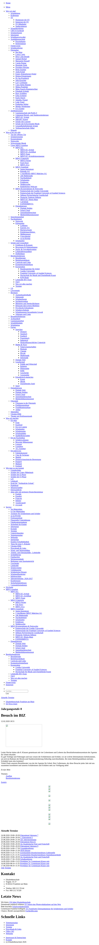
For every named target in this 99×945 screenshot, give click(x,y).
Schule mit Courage (23, 122)
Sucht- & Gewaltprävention (25, 249)
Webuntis (14, 537)
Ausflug (9, 776)
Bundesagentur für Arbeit (30, 269)
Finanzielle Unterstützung (20, 520)
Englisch (23, 336)
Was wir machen (12, 418)
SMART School (21, 119)
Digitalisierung (21, 206)
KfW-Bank (24, 277)
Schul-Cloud (25, 210)
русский (18, 505)
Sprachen (19, 329)
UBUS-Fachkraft (17, 31)
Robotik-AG (25, 171)
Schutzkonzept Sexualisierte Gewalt (29, 312)
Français (18, 498)
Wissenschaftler (16, 488)
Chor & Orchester (22, 455)
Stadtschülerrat (21, 26)
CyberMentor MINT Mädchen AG (33, 174)
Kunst (22, 379)
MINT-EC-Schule (27, 150)
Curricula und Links (23, 262)
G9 (12, 288)
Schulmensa (15, 325)
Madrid (18, 457)
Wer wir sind (11, 11)
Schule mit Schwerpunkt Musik (27, 124)
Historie (14, 130)
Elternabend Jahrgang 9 (29, 846)
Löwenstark (15, 290)
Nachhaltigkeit (25, 178)
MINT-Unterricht (22, 158)
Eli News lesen (11, 704)
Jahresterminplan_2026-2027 (22, 579)
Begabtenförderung (18, 316)
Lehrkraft (14, 481)
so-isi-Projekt (25, 239)
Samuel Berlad (21, 59)
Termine (18, 286)
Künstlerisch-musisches (24, 377)
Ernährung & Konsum (23, 245)
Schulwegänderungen (20, 907)
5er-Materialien (16, 509)
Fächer (13, 327)
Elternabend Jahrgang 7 (29, 835)
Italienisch (24, 340)
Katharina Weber (21, 104)
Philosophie (24, 368)
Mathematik (24, 355)
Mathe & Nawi (21, 345)
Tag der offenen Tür (18, 135)
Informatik (24, 358)
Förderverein (15, 46)
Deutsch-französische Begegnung (28, 459)
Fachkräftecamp (31, 911)
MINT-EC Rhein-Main (29, 200)
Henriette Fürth (21, 65)
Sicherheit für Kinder (19, 524)
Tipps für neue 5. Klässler (20, 544)
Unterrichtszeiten (17, 533)
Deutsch (23, 332)
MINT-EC (19, 148)
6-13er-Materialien (18, 511)
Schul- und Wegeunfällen (20, 550)
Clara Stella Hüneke (23, 85)
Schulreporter (20, 431)
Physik (22, 353)
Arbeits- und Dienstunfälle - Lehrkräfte (25, 553)
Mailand (18, 464)
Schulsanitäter (20, 433)
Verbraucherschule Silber (25, 128)
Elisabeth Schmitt (22, 91)
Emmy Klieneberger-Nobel (25, 74)
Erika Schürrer (21, 96)
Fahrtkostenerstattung (19, 522)
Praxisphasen (20, 41)
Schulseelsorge (16, 33)
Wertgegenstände (17, 559)
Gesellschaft (20, 362)
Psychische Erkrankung (24, 308)
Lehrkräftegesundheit (23, 252)
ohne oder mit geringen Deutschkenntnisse (27, 492)
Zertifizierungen (17, 111)
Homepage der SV (22, 20)
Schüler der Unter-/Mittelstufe (22, 472)
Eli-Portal (9, 587)
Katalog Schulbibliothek (20, 542)
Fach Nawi (24, 163)
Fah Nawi (19, 605)
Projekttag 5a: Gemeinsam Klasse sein (34, 861)
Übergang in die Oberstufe (25, 403)
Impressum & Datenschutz (16, 938)
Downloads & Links (18, 548)
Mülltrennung (25, 234)
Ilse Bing (18, 52)
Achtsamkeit (15, 319)
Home (8, 3)
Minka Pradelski (21, 87)
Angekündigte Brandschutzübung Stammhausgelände (40, 855)
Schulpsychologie (22, 310)
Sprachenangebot (17, 217)
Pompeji (18, 462)
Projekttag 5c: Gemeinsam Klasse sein (34, 863)
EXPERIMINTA (26, 204)
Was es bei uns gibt (13, 132)
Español (18, 496)
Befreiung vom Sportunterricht (22, 561)
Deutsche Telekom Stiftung (30, 197)
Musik (22, 381)
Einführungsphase (22, 405)
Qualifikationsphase (23, 407)
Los (7, 693)
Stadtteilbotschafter (22, 436)
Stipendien (15, 412)
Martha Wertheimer (22, 106)
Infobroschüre (16, 576)
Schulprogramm (17, 137)
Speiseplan (15, 540)
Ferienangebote (16, 518)
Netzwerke (15, 141)
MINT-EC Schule (22, 117)
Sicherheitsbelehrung (19, 583)
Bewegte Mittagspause (24, 442)
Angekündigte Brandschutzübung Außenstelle (37, 853)
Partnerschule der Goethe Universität (34, 191)
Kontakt (14, 529)
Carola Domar (20, 63)
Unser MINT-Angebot (19, 145)
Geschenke (15, 563)
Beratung (14, 293)
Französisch (24, 338)
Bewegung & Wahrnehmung (26, 247)
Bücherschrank (26, 230)
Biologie (23, 349)
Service (8, 507)
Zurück (4, 782)
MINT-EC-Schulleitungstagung (32, 156)
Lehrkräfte (15, 566)
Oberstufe (14, 401)
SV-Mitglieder (20, 24)
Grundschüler (16, 470)
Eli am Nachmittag (18, 438)
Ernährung (24, 182)
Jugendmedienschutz (28, 213)
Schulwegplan (16, 568)
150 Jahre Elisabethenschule (20, 902)
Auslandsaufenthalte (23, 295)
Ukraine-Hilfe (16, 414)
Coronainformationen (19, 585)
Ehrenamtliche (16, 490)
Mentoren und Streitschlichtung (27, 303)
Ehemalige (15, 50)
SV (12, 18)
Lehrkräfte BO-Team (23, 280)
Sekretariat (15, 35)
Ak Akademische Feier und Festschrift (34, 844)
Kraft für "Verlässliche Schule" (22, 483)
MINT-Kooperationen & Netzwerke (29, 189)
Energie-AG (25, 228)
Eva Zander (19, 109)
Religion (23, 366)
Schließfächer (16, 555)
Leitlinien (24, 226)
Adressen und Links (23, 314)
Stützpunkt (19, 297)
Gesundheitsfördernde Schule (26, 126)
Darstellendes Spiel (27, 384)
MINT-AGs (24, 165)
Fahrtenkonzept (21, 453)
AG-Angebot (20, 449)
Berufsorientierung (18, 256)
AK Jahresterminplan (28, 840)
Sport (17, 386)
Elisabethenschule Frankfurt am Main (20, 702)
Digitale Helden (26, 208)
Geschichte (24, 373)
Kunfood (18, 425)
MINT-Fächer (25, 161)
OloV (17, 282)
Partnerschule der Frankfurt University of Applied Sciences (42, 193)
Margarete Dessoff (22, 61)
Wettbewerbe (25, 184)
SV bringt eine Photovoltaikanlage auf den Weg (43, 904)
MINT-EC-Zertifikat (28, 152)
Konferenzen (16, 581)
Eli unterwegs (16, 451)
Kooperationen (16, 139)
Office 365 (10, 931)
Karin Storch (20, 98)
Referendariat (20, 44)
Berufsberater (20, 258)
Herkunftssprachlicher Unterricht (32, 342)
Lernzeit (18, 444)
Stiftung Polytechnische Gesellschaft (34, 195)
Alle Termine (6, 868)
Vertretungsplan (17, 535)
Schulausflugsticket (18, 574)
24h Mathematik (26, 176)
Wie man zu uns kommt (15, 468)
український (20, 503)
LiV (12, 479)
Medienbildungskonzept (29, 215)
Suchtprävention (21, 301)
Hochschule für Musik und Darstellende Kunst (38, 275)
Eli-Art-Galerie (21, 427)
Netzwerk (19, 221)
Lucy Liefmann (21, 83)
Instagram (9, 685)
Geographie (24, 375)
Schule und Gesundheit (19, 243)
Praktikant (14, 485)
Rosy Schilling (21, 93)
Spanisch (23, 334)
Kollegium (15, 15)
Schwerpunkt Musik (18, 143)
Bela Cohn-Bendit (22, 57)
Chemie (23, 351)
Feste (17, 423)
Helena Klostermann (23, 76)
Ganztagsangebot (17, 321)
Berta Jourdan (20, 70)
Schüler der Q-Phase (18, 477)
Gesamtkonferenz (27, 848)
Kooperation (20, 267)
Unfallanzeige (16, 570)
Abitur (17, 410)
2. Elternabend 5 (26, 837)
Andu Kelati (20, 72)
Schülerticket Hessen (19, 572)
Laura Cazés (20, 54)
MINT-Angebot (12, 589)
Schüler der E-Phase (18, 475)
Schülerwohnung (21, 440)
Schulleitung (15, 13)
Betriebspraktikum (22, 260)
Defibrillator (20, 254)
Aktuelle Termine (7, 698)
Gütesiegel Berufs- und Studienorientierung (32, 115)
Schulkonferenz (17, 48)
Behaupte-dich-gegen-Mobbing (27, 306)
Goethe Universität (27, 271)
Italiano (18, 501)
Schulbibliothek (17, 323)
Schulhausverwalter (18, 37)
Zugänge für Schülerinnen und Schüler (25, 514)
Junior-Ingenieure (27, 169)
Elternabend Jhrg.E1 (28, 842)
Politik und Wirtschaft (28, 364)
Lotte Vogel (19, 102)
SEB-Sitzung (25, 850)
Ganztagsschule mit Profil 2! (26, 113)
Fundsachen (15, 557)
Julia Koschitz (20, 80)
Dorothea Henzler (22, 67)
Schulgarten (24, 180)
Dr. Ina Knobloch (22, 78)
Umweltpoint (25, 236)
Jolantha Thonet (21, 100)
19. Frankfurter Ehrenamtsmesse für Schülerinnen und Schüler (49, 909)
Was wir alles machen (23, 284)
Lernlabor (19, 446)
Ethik (22, 371)
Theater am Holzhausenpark (21, 416)
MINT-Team (25, 154)
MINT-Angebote (21, 167)
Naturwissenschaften (28, 347)
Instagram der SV (22, 22)
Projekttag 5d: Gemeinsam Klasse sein (34, 866)
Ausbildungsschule (18, 39)
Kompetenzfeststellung (24, 265)
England (18, 466)
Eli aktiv (14, 420)
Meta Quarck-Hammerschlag (26, 89)
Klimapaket (19, 223)
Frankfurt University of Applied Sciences (36, 273)
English (18, 494)
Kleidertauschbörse (28, 232)
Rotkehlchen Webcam (28, 187)
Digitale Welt (20, 360)
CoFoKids (24, 202)
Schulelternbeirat (17, 28)
